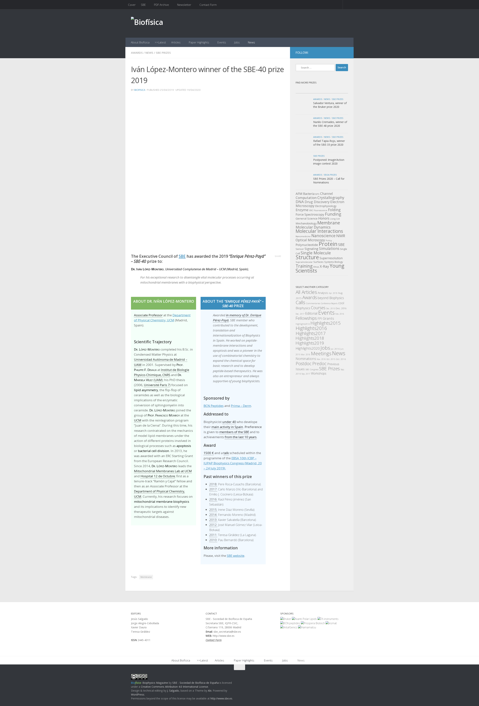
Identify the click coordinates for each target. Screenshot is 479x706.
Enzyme (302, 209)
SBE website (235, 555)
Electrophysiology (325, 206)
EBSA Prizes (330, 174)
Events (221, 42)
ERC (311, 210)
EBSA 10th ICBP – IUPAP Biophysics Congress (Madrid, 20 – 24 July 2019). (233, 463)
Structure (307, 257)
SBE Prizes (163, 52)
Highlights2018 (310, 338)
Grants (328, 318)
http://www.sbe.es (221, 698)
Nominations (306, 358)
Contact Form (208, 5)
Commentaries (313, 303)
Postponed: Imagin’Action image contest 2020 (328, 161)
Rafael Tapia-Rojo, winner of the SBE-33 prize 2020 (329, 142)
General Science (307, 218)
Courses (318, 307)
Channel (326, 193)
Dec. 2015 (330, 308)
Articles (176, 42)
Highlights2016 (311, 328)
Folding (334, 209)
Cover (132, 5)
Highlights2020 (308, 348)
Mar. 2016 (305, 354)
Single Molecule (316, 252)
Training (304, 266)
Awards (137, 52)
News (251, 42)
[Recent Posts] (309, 90)
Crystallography (330, 197)
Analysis (323, 293)
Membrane (146, 577)
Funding (333, 214)
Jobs (237, 42)
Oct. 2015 (331, 359)
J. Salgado (173, 690)
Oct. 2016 (341, 358)
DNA (300, 201)
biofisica (139, 90)
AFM (299, 193)
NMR (340, 235)
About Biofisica (140, 42)
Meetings (321, 353)
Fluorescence (320, 210)
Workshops (318, 373)
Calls (300, 302)
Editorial (311, 313)
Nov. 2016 (321, 359)
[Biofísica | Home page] (147, 23)
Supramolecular (304, 262)
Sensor (300, 249)
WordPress (137, 694)
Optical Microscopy (310, 240)
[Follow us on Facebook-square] (332, 52)
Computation (306, 197)
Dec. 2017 (300, 314)
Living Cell (335, 218)
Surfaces (318, 262)
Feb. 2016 (339, 314)
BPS (317, 194)
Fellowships (306, 318)
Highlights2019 (310, 343)
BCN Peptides (214, 406)
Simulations (329, 248)
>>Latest (160, 42)
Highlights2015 (325, 323)
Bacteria (309, 194)
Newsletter (184, 5)
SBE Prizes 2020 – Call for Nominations (328, 180)
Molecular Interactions (319, 231)
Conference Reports (329, 303)
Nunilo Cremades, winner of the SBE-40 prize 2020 (330, 123)
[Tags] (335, 90)
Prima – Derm (241, 406)
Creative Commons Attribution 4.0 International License (174, 686)
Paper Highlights (199, 42)
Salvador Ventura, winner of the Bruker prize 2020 (330, 105)
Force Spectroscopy (310, 214)
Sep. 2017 (306, 373)
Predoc (319, 363)
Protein (328, 244)
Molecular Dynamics (313, 227)
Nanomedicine (303, 236)
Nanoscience (323, 235)
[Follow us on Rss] (345, 52)
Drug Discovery (317, 202)
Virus (316, 266)
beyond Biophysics (331, 298)
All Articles (306, 292)
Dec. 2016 (341, 308)
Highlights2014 (303, 324)
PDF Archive (161, 5)
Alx (209, 690)
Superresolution (331, 258)
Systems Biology (333, 262)
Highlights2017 (311, 333)
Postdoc (304, 363)
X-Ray (324, 266)
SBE (143, 5)
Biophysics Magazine (155, 682)
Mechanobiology (306, 223)
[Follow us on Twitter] (338, 52)
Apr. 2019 (333, 293)
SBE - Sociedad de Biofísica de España (195, 682)
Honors (323, 218)
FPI (320, 318)
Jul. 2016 (335, 348)
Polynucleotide (307, 245)
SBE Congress (311, 369)
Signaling (311, 249)
